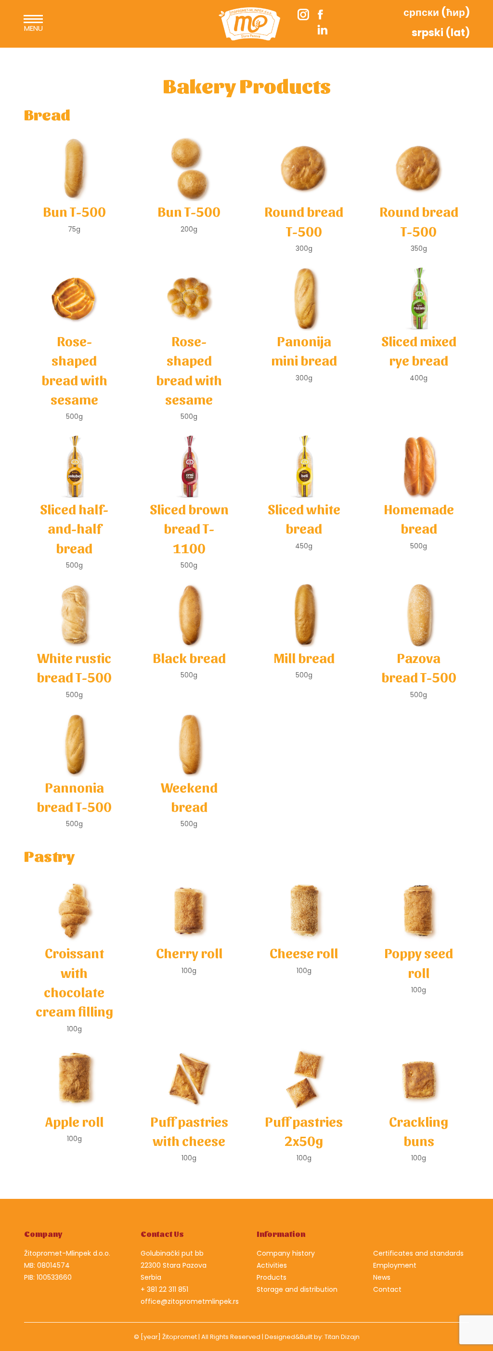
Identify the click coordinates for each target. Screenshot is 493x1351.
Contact (387, 1289)
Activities (272, 1265)
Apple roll (74, 1121)
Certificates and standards (418, 1253)
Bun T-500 (74, 211)
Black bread (189, 657)
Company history (286, 1253)
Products (271, 1277)
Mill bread (304, 657)
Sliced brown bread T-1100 (189, 528)
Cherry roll (189, 952)
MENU (33, 28)
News (381, 1277)
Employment (394, 1265)
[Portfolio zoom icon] (74, 169)
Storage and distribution (297, 1289)
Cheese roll (304, 952)
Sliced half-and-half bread (74, 528)
